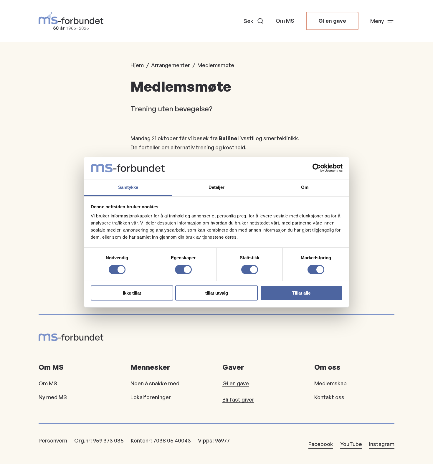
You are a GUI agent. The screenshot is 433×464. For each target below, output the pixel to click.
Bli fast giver (238, 399)
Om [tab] (304, 187)
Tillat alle (301, 292)
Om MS (285, 20)
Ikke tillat (132, 292)
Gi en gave (332, 20)
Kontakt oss (329, 397)
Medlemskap (330, 383)
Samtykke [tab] (128, 187)
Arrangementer (170, 65)
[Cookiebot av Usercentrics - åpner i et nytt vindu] (317, 168)
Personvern (53, 440)
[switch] (183, 269)
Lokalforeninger (150, 397)
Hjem (137, 65)
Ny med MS (53, 397)
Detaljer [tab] (217, 187)
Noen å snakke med (154, 383)
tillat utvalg (216, 292)
